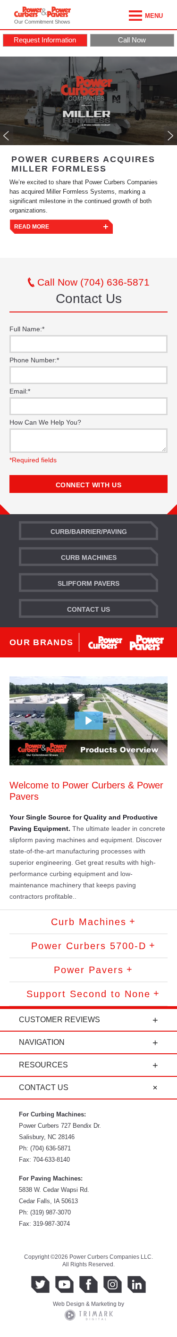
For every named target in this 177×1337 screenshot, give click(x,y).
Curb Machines (89, 557)
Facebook (88, 1284)
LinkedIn (136, 1284)
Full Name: (26, 329)
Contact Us (88, 609)
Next (170, 135)
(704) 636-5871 (50, 1148)
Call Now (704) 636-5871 (92, 282)
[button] (89, 721)
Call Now (132, 40)
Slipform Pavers (88, 583)
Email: (19, 391)
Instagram (112, 1284)
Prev (6, 135)
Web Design (68, 1304)
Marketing (104, 1304)
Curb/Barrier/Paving (89, 531)
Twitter (40, 1284)
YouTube (64, 1284)
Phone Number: (34, 360)
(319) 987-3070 (50, 1212)
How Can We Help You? (45, 422)
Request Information (45, 40)
